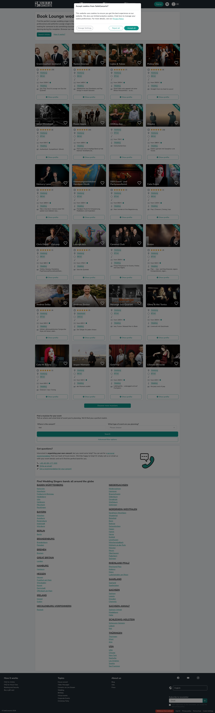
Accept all (131, 28)
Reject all (116, 28)
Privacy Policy (118, 18)
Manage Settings (84, 28)
